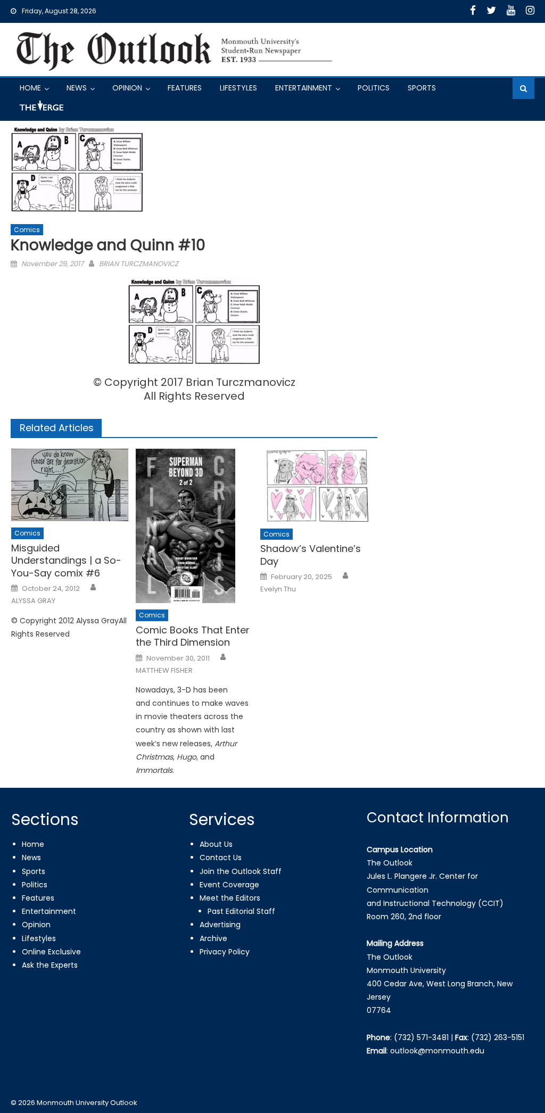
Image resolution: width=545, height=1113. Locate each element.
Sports (422, 88)
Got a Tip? (40, 110)
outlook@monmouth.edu (437, 1050)
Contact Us (221, 857)
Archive (213, 938)
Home (30, 88)
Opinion (127, 88)
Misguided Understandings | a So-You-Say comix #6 (66, 560)
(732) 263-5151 (497, 1037)
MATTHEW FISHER (164, 670)
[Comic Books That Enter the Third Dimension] (194, 526)
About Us (216, 844)
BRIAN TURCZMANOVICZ (138, 264)
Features (185, 88)
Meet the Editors (230, 898)
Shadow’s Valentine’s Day (310, 554)
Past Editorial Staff (241, 911)
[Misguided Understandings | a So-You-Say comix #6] (69, 485)
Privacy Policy (225, 951)
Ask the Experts (50, 965)
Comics (27, 229)
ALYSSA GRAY (33, 601)
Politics (374, 88)
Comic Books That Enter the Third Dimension (193, 636)
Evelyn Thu (278, 589)
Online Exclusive (51, 951)
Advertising (220, 924)
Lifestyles (238, 88)
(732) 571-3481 (421, 1037)
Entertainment (303, 88)
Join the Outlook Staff (241, 871)
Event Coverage (229, 884)
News (77, 88)
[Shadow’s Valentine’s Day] (318, 485)
